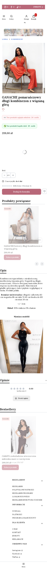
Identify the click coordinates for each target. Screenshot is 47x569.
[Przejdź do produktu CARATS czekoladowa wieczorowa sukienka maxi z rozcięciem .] (23, 435)
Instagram (16, 550)
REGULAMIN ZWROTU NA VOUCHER (27, 500)
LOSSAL (5, 39)
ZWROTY (37, 7)
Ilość (4, 170)
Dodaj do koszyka (21, 192)
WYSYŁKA (16, 511)
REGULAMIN (17, 486)
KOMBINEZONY (17, 39)
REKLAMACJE (17, 539)
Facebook (16, 554)
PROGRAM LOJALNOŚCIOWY (24, 518)
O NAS (14, 529)
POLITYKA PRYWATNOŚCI (23, 490)
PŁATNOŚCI (17, 514)
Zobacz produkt (12, 257)
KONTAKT (16, 532)
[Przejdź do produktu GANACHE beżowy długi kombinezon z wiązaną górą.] (23, 225)
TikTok (15, 557)
